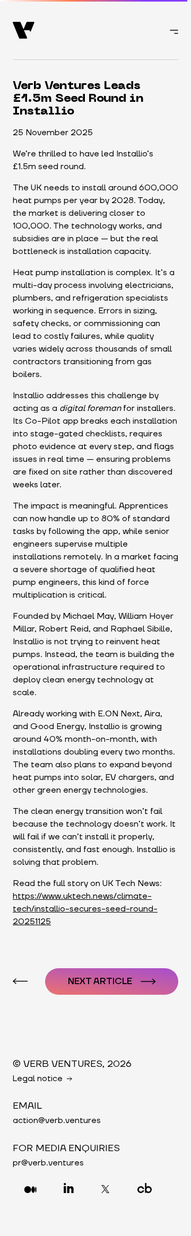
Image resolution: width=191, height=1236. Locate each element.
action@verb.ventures (57, 1120)
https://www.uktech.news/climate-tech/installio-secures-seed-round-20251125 (85, 909)
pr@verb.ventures (48, 1163)
